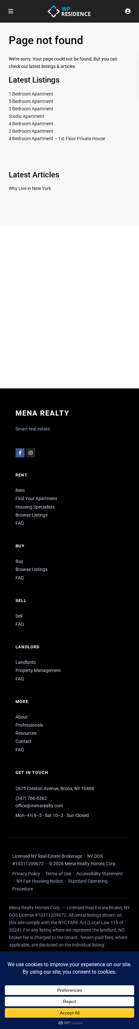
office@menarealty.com (39, 805)
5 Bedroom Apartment (31, 101)
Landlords (26, 662)
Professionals (29, 725)
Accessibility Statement (99, 873)
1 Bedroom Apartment (31, 93)
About (22, 717)
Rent (20, 490)
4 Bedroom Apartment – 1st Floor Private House (57, 138)
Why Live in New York (30, 188)
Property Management (38, 670)
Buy (19, 561)
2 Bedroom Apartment (31, 131)
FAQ (20, 523)
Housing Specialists (35, 506)
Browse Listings (32, 515)
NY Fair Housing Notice (39, 881)
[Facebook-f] (20, 452)
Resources (26, 733)
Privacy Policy (26, 873)
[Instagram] (30, 452)
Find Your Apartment (36, 498)
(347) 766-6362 (31, 798)
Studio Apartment (26, 116)
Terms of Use (58, 873)
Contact (24, 741)
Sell (19, 616)
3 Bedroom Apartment (31, 108)
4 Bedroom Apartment (31, 123)
